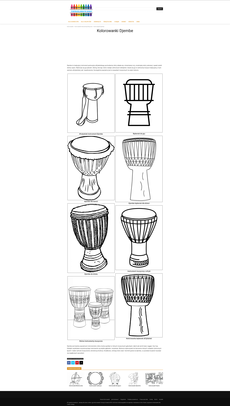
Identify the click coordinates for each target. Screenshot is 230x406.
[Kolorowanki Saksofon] (134, 378)
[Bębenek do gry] (139, 103)
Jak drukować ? (115, 399)
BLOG (155, 399)
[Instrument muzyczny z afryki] (139, 237)
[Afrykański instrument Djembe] (91, 103)
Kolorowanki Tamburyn (95, 385)
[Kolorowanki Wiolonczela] (76, 378)
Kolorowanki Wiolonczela (76, 385)
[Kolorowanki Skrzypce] (115, 378)
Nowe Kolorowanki (105, 399)
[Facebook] (69, 362)
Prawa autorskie (144, 399)
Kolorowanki (70, 26)
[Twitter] (73, 362)
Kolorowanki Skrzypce (115, 385)
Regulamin (123, 399)
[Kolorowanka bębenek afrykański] (139, 305)
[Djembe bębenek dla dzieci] (139, 169)
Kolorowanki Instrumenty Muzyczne (83, 26)
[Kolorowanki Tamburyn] (95, 378)
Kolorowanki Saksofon (135, 385)
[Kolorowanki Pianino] (154, 378)
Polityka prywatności (133, 399)
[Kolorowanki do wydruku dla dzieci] (81, 11)
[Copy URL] (81, 362)
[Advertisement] (115, 47)
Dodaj (151, 399)
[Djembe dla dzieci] (91, 168)
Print (69, 76)
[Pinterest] (77, 362)
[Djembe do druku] (91, 238)
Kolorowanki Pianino (154, 385)
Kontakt (161, 399)
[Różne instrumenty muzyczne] (91, 308)
